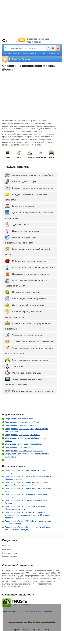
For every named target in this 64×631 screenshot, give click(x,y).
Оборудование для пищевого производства (23, 444)
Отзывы (13, 40)
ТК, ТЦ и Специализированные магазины (32, 341)
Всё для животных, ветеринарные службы (32, 188)
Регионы (26, 59)
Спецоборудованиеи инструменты (29, 298)
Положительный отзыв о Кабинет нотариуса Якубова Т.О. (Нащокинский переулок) (27, 528)
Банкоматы (41, 157)
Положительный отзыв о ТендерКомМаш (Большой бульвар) (27, 501)
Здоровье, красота (21, 224)
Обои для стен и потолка (24, 53)
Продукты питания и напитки (26, 292)
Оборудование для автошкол (17, 447)
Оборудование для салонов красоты (20, 425)
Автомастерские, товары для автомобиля (32, 175)
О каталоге (6, 549)
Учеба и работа (19, 366)
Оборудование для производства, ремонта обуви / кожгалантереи (26, 430)
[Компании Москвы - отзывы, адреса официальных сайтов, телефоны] (5, 59)
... (5, 460)
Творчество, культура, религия (27, 335)
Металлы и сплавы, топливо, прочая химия (33, 267)
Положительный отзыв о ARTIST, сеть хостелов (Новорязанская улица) (25, 507)
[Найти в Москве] (58, 48)
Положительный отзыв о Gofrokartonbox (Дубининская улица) (28, 489)
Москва (51, 48)
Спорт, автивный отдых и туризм (28, 305)
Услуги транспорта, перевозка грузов (30, 360)
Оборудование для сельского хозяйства (22, 422)
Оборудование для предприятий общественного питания (25, 439)
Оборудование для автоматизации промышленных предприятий (27, 455)
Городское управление (23, 206)
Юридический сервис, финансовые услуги (32, 391)
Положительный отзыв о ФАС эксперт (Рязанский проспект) (26, 471)
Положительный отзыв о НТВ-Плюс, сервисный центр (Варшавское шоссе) (28, 477)
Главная (5, 546)
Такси (51, 157)
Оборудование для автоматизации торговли (24, 451)
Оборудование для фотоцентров (19, 419)
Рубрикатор (15, 59)
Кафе (8, 157)
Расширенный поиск (51, 53)
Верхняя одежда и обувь (24, 181)
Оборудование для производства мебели (22, 435)
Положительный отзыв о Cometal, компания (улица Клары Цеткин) (26, 495)
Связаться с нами (9, 553)
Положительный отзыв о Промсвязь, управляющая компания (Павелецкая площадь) (26, 483)
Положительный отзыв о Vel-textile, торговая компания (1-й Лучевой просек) (28, 522)
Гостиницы (30, 157)
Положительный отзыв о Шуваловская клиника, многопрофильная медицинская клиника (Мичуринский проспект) (28, 515)
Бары (19, 157)
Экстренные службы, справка (26, 373)
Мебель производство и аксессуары (29, 261)
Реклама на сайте (9, 557)
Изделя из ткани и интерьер (25, 231)
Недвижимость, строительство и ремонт (31, 274)
